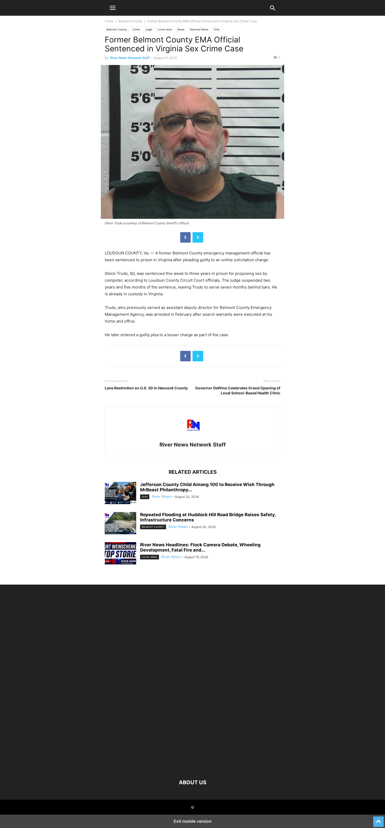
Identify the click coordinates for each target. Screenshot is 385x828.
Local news (165, 29)
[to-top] (378, 819)
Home (109, 21)
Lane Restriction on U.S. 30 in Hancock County (146, 388)
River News (161, 496)
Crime (136, 29)
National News (199, 29)
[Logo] (192, 766)
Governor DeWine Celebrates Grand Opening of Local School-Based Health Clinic (237, 390)
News (180, 29)
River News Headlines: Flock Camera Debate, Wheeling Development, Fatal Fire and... (200, 547)
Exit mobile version (193, 821)
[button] (112, 8)
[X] (197, 237)
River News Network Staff (130, 58)
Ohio (216, 29)
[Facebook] (185, 237)
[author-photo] (192, 437)
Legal (148, 29)
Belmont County (130, 21)
